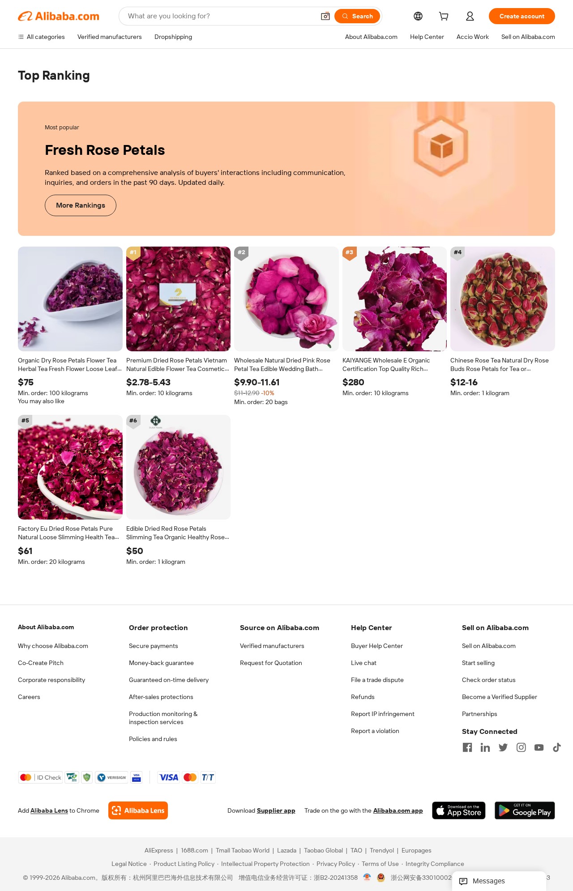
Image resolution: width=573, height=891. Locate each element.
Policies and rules (153, 738)
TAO (356, 850)
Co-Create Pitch (41, 662)
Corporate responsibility (51, 679)
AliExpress (159, 850)
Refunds (363, 696)
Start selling (478, 662)
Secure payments (153, 645)
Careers (29, 696)
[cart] (445, 17)
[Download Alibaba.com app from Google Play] (525, 810)
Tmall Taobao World (242, 850)
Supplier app (276, 810)
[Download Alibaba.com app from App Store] (459, 810)
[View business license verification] (367, 877)
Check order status (489, 679)
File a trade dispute (377, 679)
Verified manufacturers (272, 645)
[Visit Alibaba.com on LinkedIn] (485, 747)
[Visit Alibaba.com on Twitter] (503, 747)
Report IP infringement (383, 713)
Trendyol (382, 850)
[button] (325, 16)
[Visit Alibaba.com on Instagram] (521, 747)
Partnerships (479, 713)
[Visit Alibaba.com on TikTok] (557, 747)
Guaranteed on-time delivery (169, 679)
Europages (417, 850)
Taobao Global (323, 850)
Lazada (286, 850)
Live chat (363, 662)
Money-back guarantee (161, 662)
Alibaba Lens (49, 810)
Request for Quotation (271, 662)
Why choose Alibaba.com (53, 645)
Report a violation (375, 730)
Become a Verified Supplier (499, 696)
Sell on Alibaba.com (489, 645)
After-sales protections (161, 696)
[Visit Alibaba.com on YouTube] (539, 747)
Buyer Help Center (377, 645)
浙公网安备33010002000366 (433, 877)
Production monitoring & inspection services (163, 717)
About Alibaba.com (46, 627)
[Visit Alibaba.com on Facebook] (467, 747)
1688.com (194, 850)
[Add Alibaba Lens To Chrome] (138, 810)
